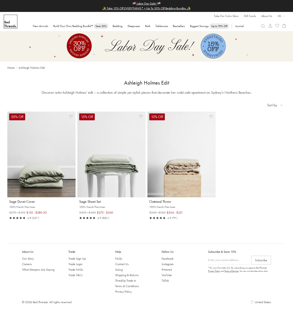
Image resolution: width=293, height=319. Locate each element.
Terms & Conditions (127, 286)
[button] (71, 116)
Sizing (119, 269)
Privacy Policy (123, 291)
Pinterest (167, 269)
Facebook (168, 258)
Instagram (168, 264)
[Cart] (284, 25)
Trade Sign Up (77, 258)
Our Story (28, 258)
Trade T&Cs (75, 275)
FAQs (118, 258)
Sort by (272, 105)
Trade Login (75, 264)
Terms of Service (232, 271)
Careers (27, 264)
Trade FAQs (75, 269)
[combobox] (263, 26)
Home (11, 68)
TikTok (165, 280)
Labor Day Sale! (146, 3)
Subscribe (261, 260)
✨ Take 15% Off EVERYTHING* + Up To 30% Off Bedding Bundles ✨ (146, 8)
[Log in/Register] (270, 25)
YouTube (167, 275)
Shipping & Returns (127, 275)
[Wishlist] (277, 25)
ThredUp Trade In (125, 280)
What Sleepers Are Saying (38, 269)
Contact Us (122, 264)
